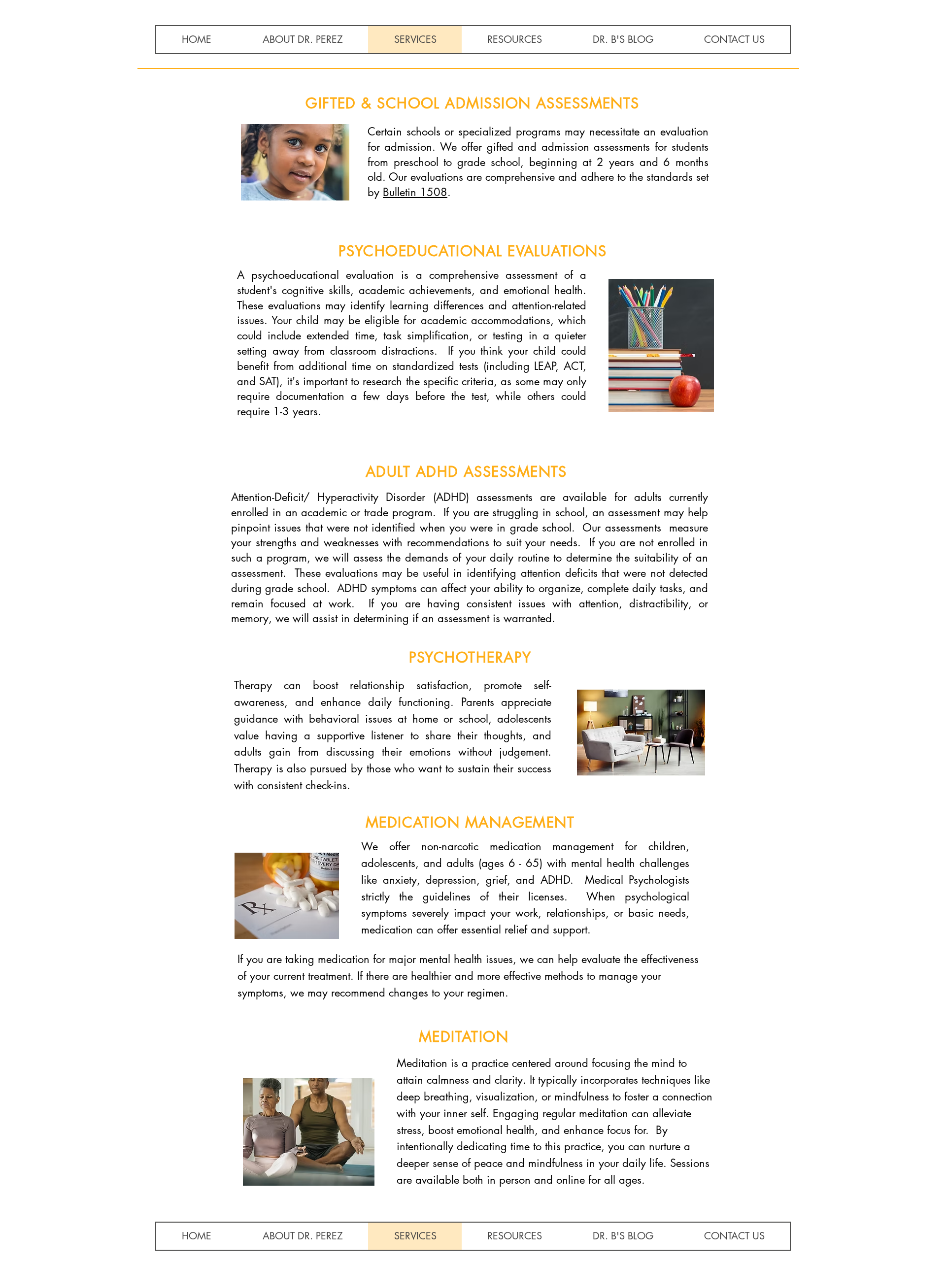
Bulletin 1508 (415, 192)
